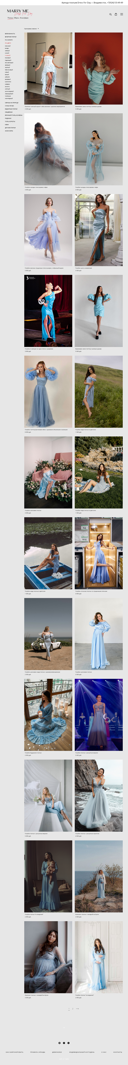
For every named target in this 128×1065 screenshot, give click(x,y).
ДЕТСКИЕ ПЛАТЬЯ (10, 127)
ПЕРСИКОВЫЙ (9, 70)
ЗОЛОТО (7, 86)
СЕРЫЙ (7, 72)
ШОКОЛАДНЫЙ (9, 91)
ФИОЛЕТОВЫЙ (9, 62)
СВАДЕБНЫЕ (8, 112)
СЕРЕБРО (7, 84)
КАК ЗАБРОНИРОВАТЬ (14, 1052)
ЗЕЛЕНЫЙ (7, 65)
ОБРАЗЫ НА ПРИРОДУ (11, 102)
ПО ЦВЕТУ (8, 43)
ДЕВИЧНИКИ (57, 1052)
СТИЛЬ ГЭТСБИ (9, 106)
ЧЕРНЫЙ (7, 50)
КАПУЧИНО (8, 81)
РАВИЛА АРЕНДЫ (39, 1052)
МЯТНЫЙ (7, 89)
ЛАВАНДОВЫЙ (9, 93)
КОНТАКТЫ (118, 1052)
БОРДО (7, 48)
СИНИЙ (7, 53)
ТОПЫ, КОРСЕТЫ (10, 121)
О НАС (104, 1052)
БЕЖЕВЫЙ (8, 79)
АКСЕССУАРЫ (9, 131)
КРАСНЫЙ (7, 46)
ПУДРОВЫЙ (8, 60)
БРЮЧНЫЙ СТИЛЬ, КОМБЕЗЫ (13, 115)
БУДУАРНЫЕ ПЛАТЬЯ (11, 109)
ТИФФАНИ (8, 96)
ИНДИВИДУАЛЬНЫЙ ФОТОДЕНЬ (78, 1052)
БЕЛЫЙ (7, 74)
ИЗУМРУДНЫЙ (9, 98)
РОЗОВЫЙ (8, 58)
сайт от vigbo (64, 1059)
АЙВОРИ (7, 77)
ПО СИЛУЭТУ (9, 40)
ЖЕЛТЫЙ (7, 67)
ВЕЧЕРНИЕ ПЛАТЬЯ (10, 37)
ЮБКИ (7, 124)
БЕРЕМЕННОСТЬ (10, 33)
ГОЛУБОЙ (7, 55)
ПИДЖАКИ (8, 118)
